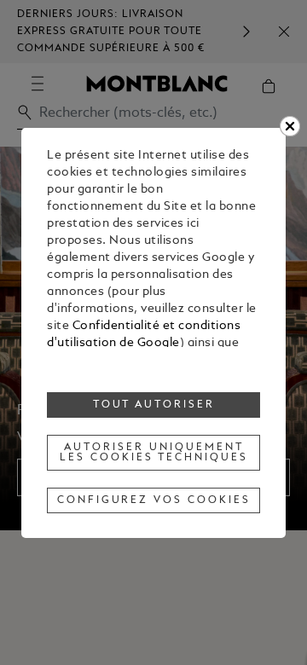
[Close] (290, 126)
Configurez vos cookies (154, 500)
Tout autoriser (154, 405)
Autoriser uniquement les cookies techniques (153, 452)
